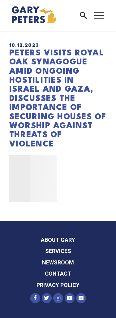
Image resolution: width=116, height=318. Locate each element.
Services (58, 251)
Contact (58, 273)
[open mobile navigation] (99, 15)
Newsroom (58, 262)
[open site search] (83, 15)
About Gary (58, 240)
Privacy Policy (58, 285)
